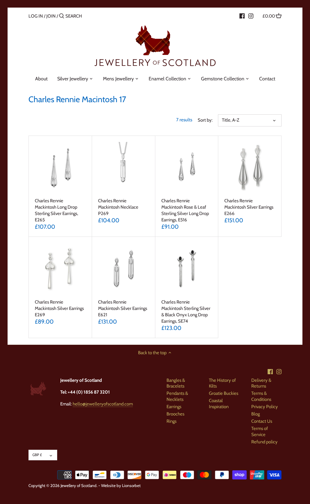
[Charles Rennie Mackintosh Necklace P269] (123, 167)
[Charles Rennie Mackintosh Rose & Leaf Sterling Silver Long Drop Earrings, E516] (186, 167)
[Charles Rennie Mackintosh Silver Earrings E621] (123, 268)
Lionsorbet (131, 485)
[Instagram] (250, 16)
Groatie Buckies (223, 393)
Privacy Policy (264, 406)
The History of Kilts (222, 383)
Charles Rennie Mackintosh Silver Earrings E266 (248, 207)
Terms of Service (259, 431)
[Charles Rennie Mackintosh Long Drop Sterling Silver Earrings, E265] (60, 167)
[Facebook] (242, 16)
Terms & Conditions (261, 396)
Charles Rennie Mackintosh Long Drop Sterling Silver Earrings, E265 (56, 210)
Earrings (174, 406)
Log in (35, 16)
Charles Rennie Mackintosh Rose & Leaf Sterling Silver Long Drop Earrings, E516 (185, 210)
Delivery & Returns (261, 383)
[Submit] (61, 16)
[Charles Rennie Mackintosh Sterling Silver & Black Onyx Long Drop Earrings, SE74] (186, 268)
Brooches (175, 414)
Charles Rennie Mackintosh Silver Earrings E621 (122, 308)
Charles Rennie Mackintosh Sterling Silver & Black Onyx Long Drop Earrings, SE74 (185, 311)
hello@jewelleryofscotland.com (103, 404)
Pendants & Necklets (177, 396)
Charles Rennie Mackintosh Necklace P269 (118, 207)
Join (51, 16)
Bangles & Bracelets (176, 383)
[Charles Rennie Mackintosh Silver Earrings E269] (60, 268)
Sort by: (205, 120)
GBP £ (37, 454)
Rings (171, 421)
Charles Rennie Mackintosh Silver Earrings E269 (59, 308)
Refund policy (264, 442)
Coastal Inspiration (219, 403)
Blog (255, 414)
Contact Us (261, 421)
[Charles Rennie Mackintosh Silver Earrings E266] (249, 167)
